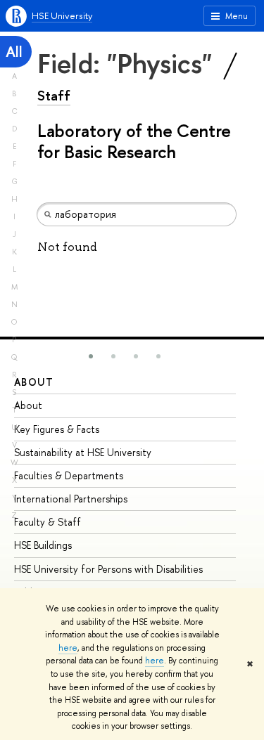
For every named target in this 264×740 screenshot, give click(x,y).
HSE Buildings (43, 545)
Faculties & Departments (68, 475)
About (34, 382)
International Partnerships (70, 498)
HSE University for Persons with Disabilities (108, 569)
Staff (53, 95)
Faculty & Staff (47, 521)
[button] (91, 356)
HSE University (62, 15)
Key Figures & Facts (56, 429)
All (14, 51)
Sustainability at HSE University (82, 452)
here (67, 648)
